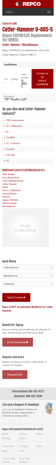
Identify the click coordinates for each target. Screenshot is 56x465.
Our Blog (23, 446)
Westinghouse (9, 206)
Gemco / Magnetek (11, 190)
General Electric (9, 193)
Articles (39, 446)
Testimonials (8, 446)
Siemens (6, 196)
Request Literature (13, 357)
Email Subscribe (16, 342)
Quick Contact (15, 297)
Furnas (5, 187)
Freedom (10, 149)
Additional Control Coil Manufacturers (23, 170)
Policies (39, 433)
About (5, 433)
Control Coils (9, 23)
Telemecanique (9, 203)
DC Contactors (13, 143)
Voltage (14, 78)
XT (7, 160)
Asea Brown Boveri (11, 177)
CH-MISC (10, 137)
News (4, 450)
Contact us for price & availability (42, 79)
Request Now (14, 374)
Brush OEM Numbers (24, 460)
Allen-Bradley (8, 174)
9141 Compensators (15, 120)
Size (6, 78)
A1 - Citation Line (14, 126)
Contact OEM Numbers (8, 460)
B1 (7, 131)
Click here (7, 409)
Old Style (10, 154)
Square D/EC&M (10, 199)
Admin (22, 438)
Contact (23, 433)
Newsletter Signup (12, 325)
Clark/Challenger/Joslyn (12, 180)
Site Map (6, 438)
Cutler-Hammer (18, 29)
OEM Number (24, 76)
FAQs (21, 450)
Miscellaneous (30, 44)
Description (9, 96)
